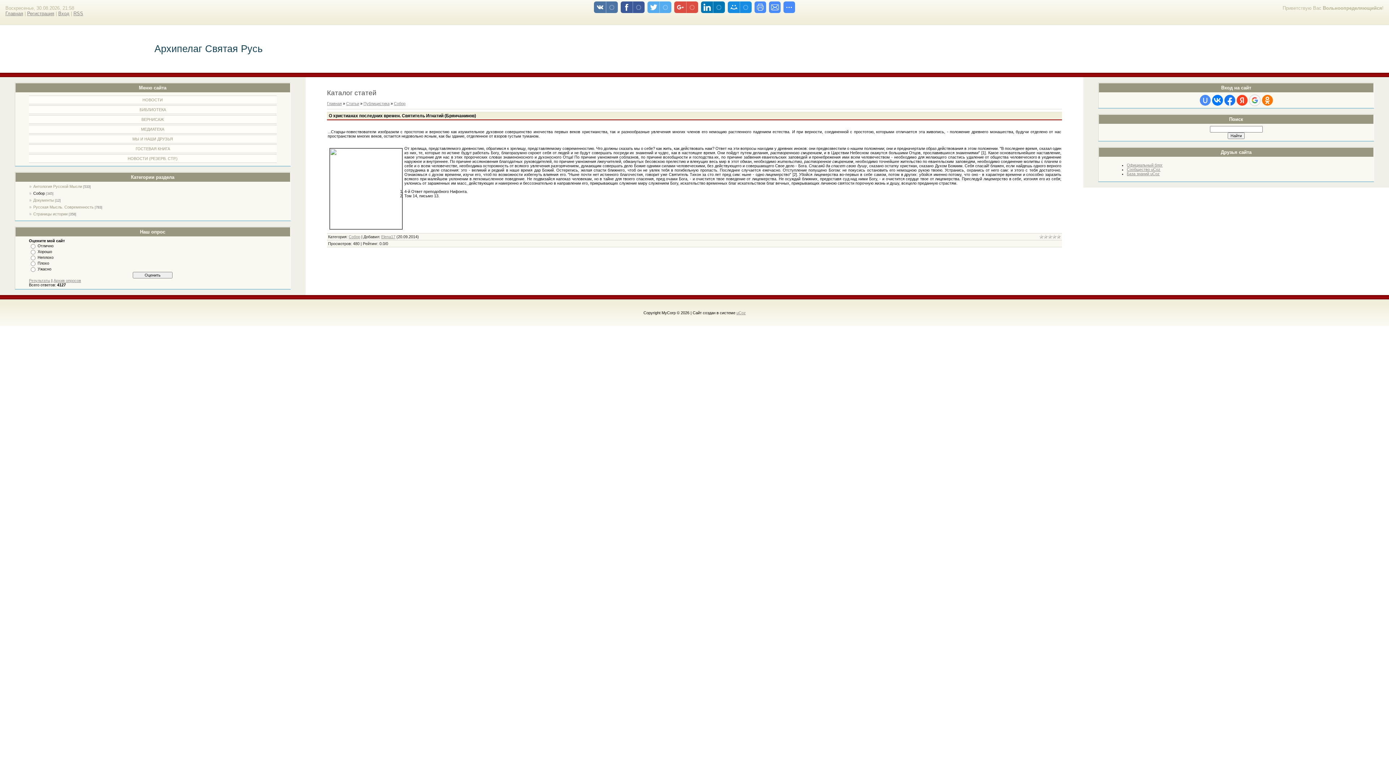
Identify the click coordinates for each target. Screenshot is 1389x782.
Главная (14, 13)
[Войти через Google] (1255, 100)
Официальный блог (1145, 165)
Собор (39, 193)
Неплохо (46, 257)
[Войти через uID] (1205, 100)
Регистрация (40, 13)
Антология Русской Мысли (57, 186)
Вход (63, 13)
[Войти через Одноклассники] (1267, 100)
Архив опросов (67, 280)
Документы (43, 200)
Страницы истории (50, 214)
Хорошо (45, 251)
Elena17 (388, 237)
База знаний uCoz (1143, 174)
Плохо (43, 263)
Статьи (352, 103)
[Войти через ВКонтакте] (1217, 100)
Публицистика (377, 103)
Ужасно (44, 269)
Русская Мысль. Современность (63, 207)
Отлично (46, 246)
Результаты (39, 280)
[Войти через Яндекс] (1242, 100)
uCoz (741, 313)
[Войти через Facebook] (1229, 100)
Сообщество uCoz (1143, 169)
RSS (78, 13)
